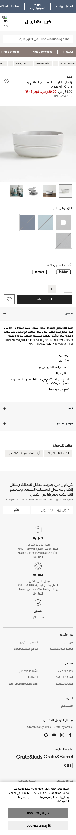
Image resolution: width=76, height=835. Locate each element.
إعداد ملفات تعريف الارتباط (23, 683)
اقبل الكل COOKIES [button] (38, 813)
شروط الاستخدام (64, 780)
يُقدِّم (16, 509)
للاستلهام (32, 677)
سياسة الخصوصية (15, 499)
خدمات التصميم (64, 683)
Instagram (62, 735)
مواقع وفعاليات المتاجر (25, 648)
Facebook (70, 735)
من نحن (68, 642)
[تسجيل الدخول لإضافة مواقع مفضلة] (6, 84)
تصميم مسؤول (29, 642)
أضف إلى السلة (44, 299)
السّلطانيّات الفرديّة (58, 453)
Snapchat (46, 735)
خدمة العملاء (65, 670)
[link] (61, 22)
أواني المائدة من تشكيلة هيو (24, 453)
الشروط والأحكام (28, 670)
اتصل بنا (38, 556)
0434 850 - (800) (27, 548)
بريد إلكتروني (33, 544)
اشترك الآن (38, 617)
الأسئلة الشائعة (64, 677)
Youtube (54, 735)
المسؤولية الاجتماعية (61, 648)
